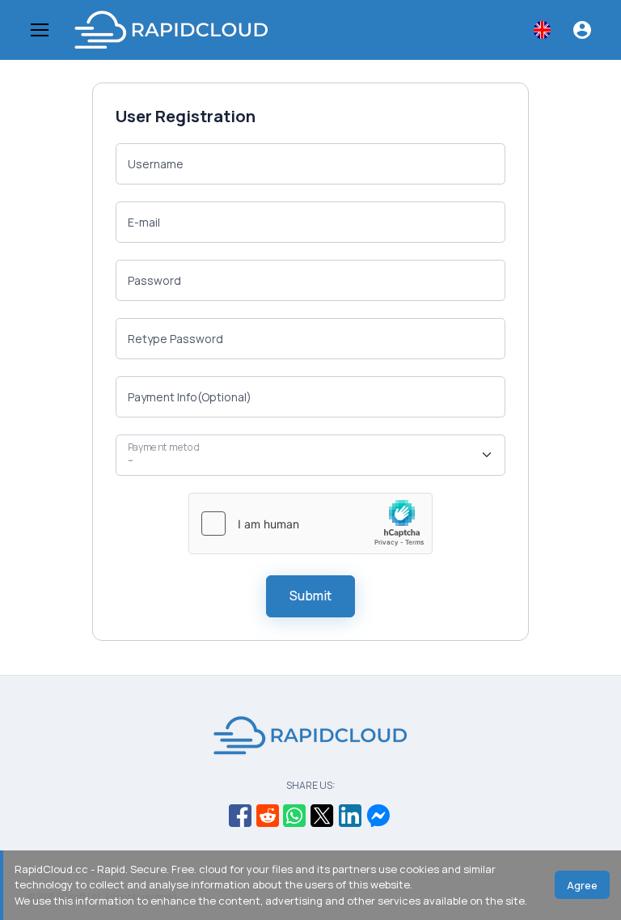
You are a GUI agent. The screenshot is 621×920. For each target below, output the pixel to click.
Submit (310, 595)
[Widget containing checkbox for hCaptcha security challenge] (310, 523)
